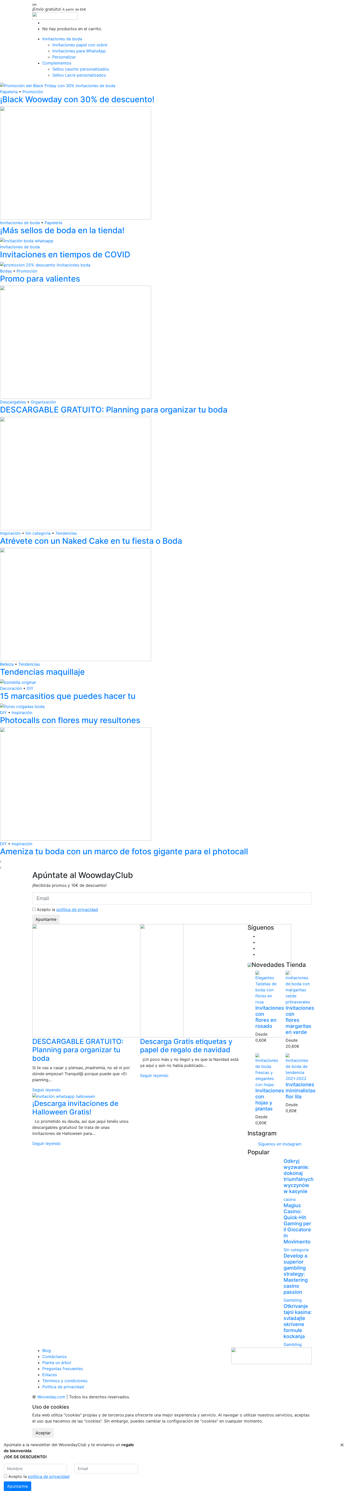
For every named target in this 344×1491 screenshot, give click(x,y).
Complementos (56, 62)
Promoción (32, 91)
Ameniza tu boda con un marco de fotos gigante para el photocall (124, 851)
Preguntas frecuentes (62, 1368)
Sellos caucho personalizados (80, 69)
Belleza (7, 664)
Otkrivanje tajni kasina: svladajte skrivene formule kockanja (298, 1321)
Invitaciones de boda (62, 38)
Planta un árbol (56, 1362)
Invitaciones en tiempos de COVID (65, 254)
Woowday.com (51, 1396)
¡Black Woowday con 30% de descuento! (77, 99)
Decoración (11, 688)
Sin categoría (38, 533)
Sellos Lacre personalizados (79, 75)
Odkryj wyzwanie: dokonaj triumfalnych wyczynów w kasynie (299, 1176)
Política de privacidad (63, 1386)
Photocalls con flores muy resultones (70, 720)
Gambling (293, 1300)
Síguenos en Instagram (279, 1143)
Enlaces (49, 1374)
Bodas (6, 271)
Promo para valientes (40, 279)
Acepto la (67, 909)
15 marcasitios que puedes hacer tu (67, 696)
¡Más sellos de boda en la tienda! (62, 230)
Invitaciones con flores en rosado (269, 1017)
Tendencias (66, 533)
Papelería (9, 91)
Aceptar (43, 1432)
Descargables (13, 401)
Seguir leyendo (46, 1089)
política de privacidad (77, 909)
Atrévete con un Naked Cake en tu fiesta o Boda (91, 541)
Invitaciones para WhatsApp (79, 50)
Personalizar (64, 56)
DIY (30, 688)
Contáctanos (54, 1356)
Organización (43, 401)
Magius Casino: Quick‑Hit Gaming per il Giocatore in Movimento (297, 1223)
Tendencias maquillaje (42, 672)
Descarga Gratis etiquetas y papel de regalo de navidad (186, 1045)
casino (290, 1199)
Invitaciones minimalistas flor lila (301, 1090)
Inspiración (10, 533)
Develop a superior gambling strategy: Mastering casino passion (296, 1274)
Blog (46, 1350)
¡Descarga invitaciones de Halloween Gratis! (75, 1107)
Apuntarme (46, 919)
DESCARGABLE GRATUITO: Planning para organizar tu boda (113, 410)
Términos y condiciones (64, 1380)
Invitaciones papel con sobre (79, 44)
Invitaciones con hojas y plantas (269, 1100)
